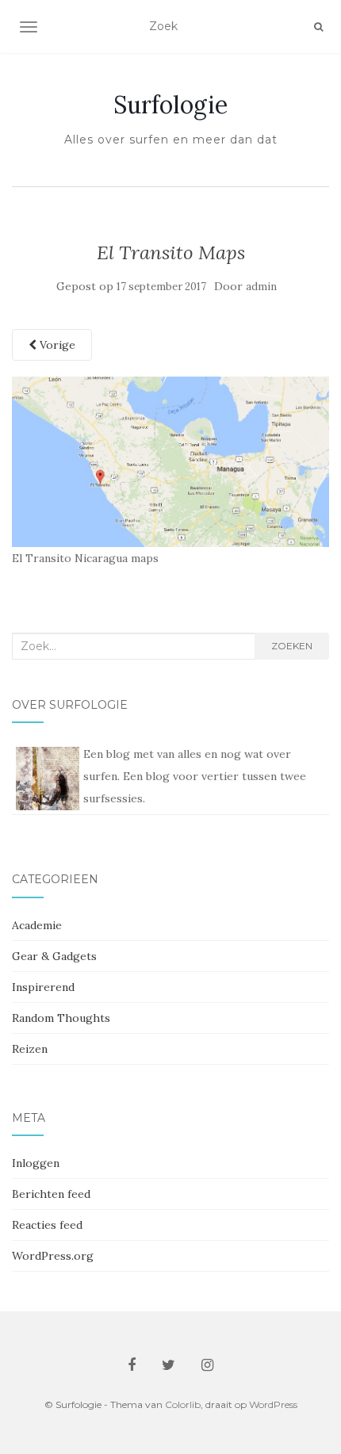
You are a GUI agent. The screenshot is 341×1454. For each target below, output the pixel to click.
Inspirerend (43, 987)
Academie (37, 925)
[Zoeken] (318, 27)
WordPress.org (53, 1256)
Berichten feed (51, 1194)
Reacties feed (47, 1225)
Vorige (55, 345)
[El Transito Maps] (170, 460)
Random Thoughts (61, 1018)
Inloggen (35, 1163)
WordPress (273, 1404)
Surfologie (170, 105)
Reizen (30, 1049)
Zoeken (291, 646)
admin (261, 286)
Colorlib (183, 1404)
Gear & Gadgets (54, 956)
